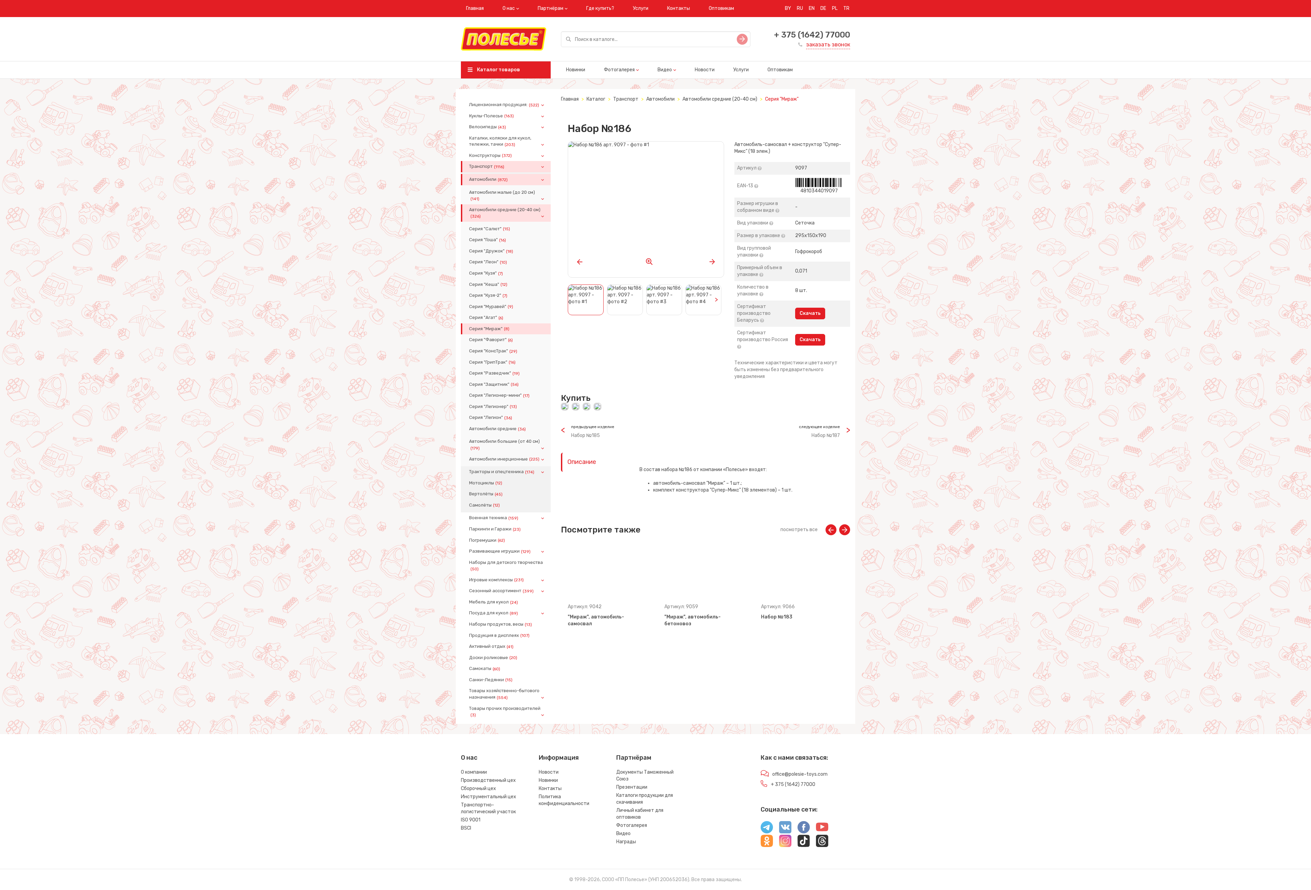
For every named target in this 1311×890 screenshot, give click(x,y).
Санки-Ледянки (490, 680)
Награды (626, 842)
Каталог (596, 99)
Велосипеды (487, 127)
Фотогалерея (619, 70)
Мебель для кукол (493, 602)
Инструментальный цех (488, 797)
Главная (475, 8)
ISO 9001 (470, 820)
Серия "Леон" (488, 262)
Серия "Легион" (490, 417)
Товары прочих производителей (504, 711)
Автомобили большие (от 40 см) (504, 444)
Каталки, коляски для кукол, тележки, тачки (500, 141)
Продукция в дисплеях (499, 635)
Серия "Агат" (486, 317)
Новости (705, 70)
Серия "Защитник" (494, 384)
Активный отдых (491, 646)
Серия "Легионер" (493, 406)
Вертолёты (486, 494)
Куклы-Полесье (491, 116)
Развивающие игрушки (500, 551)
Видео (665, 70)
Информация (559, 757)
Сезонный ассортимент (501, 591)
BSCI (466, 828)
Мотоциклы (485, 483)
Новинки (575, 70)
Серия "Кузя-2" (488, 295)
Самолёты (484, 505)
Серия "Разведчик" (494, 373)
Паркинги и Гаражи (495, 529)
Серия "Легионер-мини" (499, 395)
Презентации (631, 787)
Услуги (640, 8)
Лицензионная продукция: (504, 104)
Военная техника (493, 518)
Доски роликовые (493, 657)
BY (788, 8)
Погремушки (487, 540)
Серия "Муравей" (491, 306)
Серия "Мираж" (489, 329)
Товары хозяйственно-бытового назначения (504, 694)
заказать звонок (828, 44)
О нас (509, 8)
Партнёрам (550, 8)
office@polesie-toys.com (800, 774)
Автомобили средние (497, 429)
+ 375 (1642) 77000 (812, 35)
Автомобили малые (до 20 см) (502, 195)
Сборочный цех (478, 788)
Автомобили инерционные (504, 459)
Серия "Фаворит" (491, 339)
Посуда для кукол (493, 613)
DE (823, 8)
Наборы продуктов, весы (500, 624)
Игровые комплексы (496, 580)
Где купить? (600, 8)
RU (800, 8)
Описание (581, 462)
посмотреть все (799, 529)
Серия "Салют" (489, 229)
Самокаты (484, 668)
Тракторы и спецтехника (501, 472)
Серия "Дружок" (491, 251)
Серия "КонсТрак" (493, 351)
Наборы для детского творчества (506, 565)
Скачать (810, 313)
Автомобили (488, 179)
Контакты (678, 8)
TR (846, 8)
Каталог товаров (498, 70)
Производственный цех (488, 780)
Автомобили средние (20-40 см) (504, 213)
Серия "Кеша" (488, 284)
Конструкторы (490, 155)
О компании (474, 772)
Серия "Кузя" (486, 273)
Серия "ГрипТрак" (492, 362)
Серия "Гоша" (487, 240)
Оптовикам (721, 8)
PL (834, 8)
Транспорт (486, 166)
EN (812, 8)
